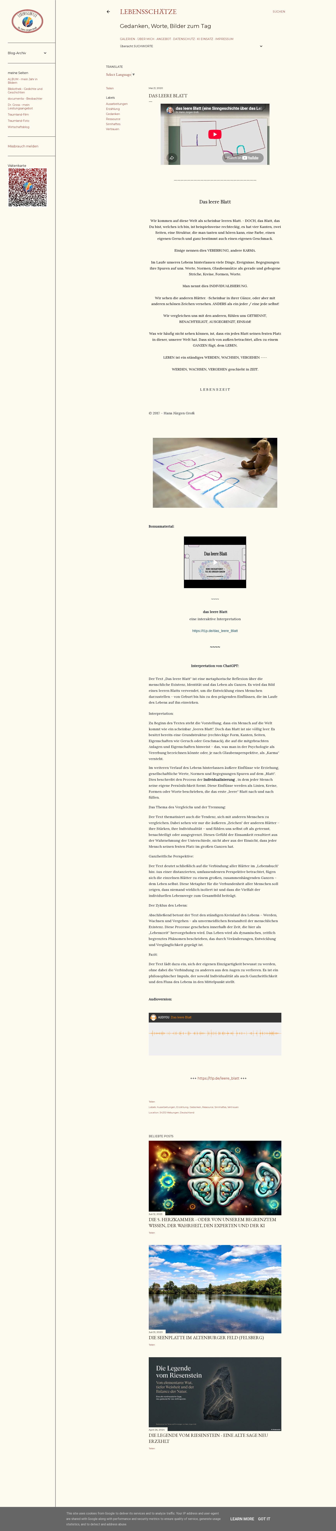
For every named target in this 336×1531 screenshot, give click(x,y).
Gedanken (113, 114)
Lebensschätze (148, 11)
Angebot (164, 39)
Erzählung (113, 109)
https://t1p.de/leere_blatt (218, 1078)
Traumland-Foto (18, 121)
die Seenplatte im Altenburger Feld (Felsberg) (206, 1338)
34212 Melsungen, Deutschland (177, 1112)
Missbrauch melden (23, 146)
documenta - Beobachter (25, 98)
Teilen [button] (110, 88)
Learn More (242, 1519)
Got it (264, 1519)
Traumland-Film (18, 114)
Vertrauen (112, 129)
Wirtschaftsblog (18, 127)
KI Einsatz (205, 39)
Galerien (127, 39)
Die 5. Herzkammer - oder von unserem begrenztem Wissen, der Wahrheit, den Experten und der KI (212, 1222)
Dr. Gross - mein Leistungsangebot (20, 106)
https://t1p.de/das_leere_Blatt (215, 631)
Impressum (224, 39)
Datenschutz (184, 39)
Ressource (113, 119)
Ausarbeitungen (117, 104)
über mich (145, 39)
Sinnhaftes (113, 124)
